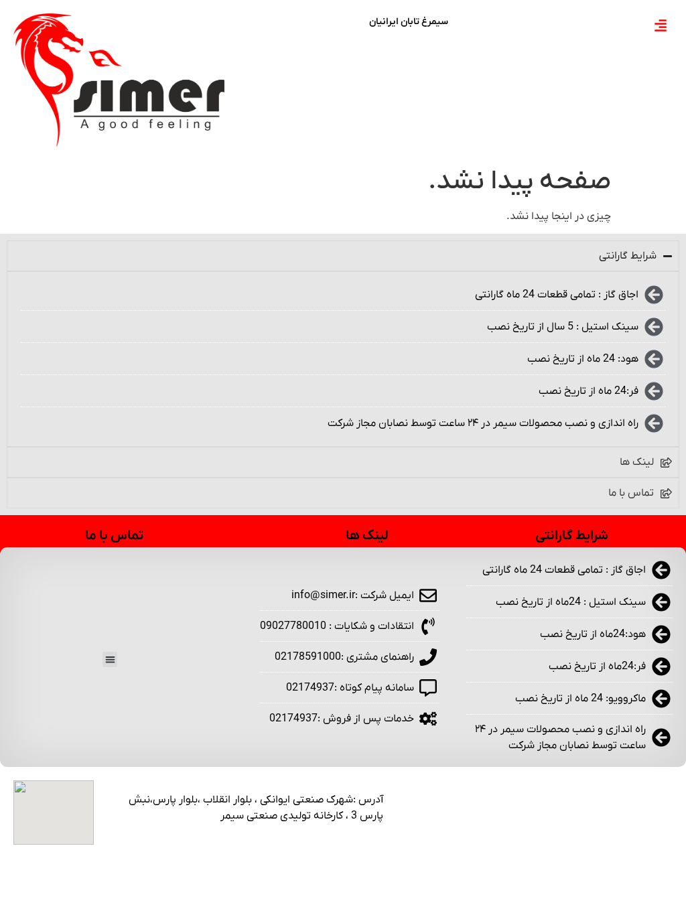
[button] (110, 659)
